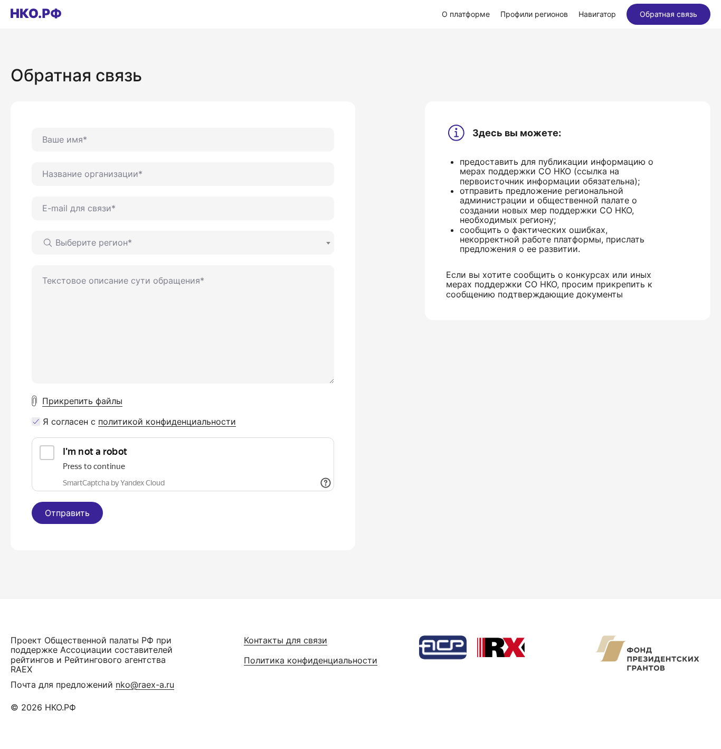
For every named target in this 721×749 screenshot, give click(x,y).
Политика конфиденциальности (310, 660)
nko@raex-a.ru (145, 684)
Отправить (67, 513)
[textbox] (87, 242)
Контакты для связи (285, 640)
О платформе (466, 14)
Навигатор (597, 14)
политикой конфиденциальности (167, 421)
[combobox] (183, 243)
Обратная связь (668, 14)
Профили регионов (534, 14)
